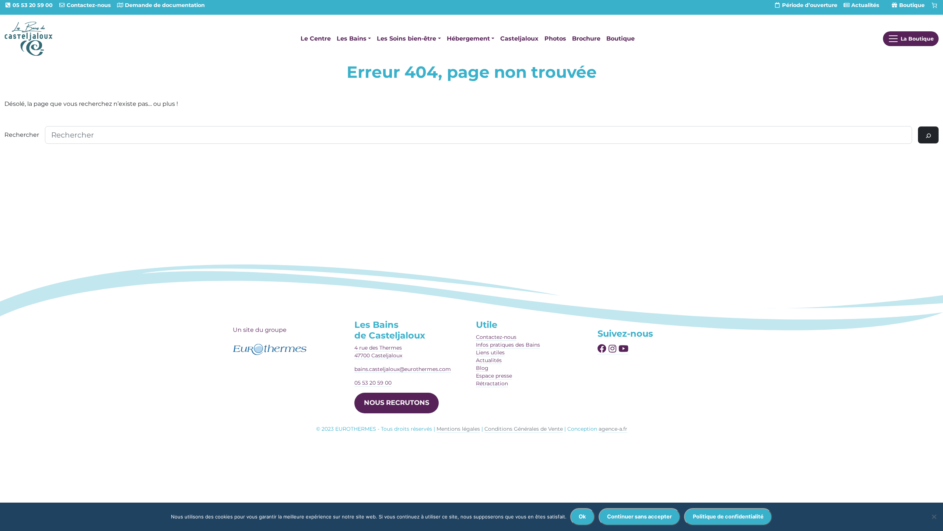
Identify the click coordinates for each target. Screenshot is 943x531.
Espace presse (494, 375)
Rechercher (21, 134)
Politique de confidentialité (728, 516)
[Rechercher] (928, 134)
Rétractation (492, 383)
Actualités (489, 360)
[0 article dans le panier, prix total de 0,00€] (934, 5)
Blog (482, 368)
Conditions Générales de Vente (523, 429)
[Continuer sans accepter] (933, 516)
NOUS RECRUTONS (396, 403)
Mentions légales (458, 429)
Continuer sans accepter (639, 516)
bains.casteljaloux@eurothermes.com (402, 369)
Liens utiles (490, 352)
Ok (582, 516)
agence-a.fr (613, 429)
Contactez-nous (496, 337)
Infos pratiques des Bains (508, 344)
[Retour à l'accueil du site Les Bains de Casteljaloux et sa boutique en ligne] (28, 38)
